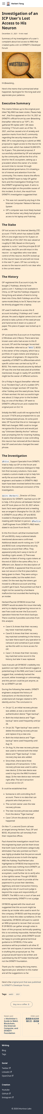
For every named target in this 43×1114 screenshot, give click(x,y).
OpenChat (6, 1075)
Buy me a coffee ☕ (21, 1004)
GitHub (5, 1093)
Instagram (6, 1097)
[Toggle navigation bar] (3, 3)
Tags (4, 1054)
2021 (18, 994)
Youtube (5, 1089)
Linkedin (6, 1072)
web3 (11, 994)
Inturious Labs (24, 1108)
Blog (4, 1050)
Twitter (5, 1068)
